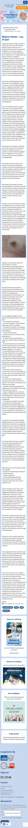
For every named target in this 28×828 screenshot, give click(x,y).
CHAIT (21, 607)
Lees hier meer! (14, 653)
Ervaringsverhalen (7, 607)
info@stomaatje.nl (6, 794)
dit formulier (21, 739)
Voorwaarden (18, 817)
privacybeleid (19, 797)
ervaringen (10, 665)
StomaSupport (22, 8)
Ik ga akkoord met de (12, 817)
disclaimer (11, 797)
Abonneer (5, 822)
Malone (16, 607)
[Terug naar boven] (25, 825)
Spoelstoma (6, 610)
